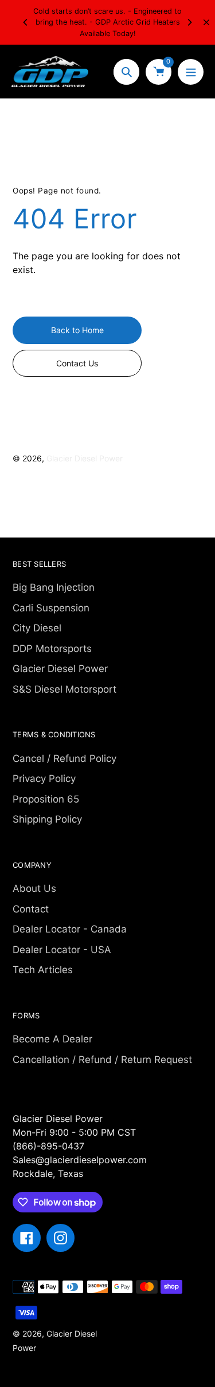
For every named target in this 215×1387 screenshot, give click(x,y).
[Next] (189, 22)
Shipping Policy (47, 819)
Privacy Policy (44, 778)
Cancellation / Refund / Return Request (102, 1059)
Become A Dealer (52, 1039)
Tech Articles (43, 969)
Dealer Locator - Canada (70, 929)
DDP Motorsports (52, 648)
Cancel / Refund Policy (64, 758)
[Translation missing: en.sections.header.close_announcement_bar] (206, 22)
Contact (31, 909)
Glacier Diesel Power (84, 458)
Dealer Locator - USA (62, 949)
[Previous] (26, 22)
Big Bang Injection (54, 587)
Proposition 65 (46, 799)
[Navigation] (191, 72)
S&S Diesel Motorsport (64, 689)
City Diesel (37, 628)
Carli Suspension (51, 608)
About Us (34, 888)
